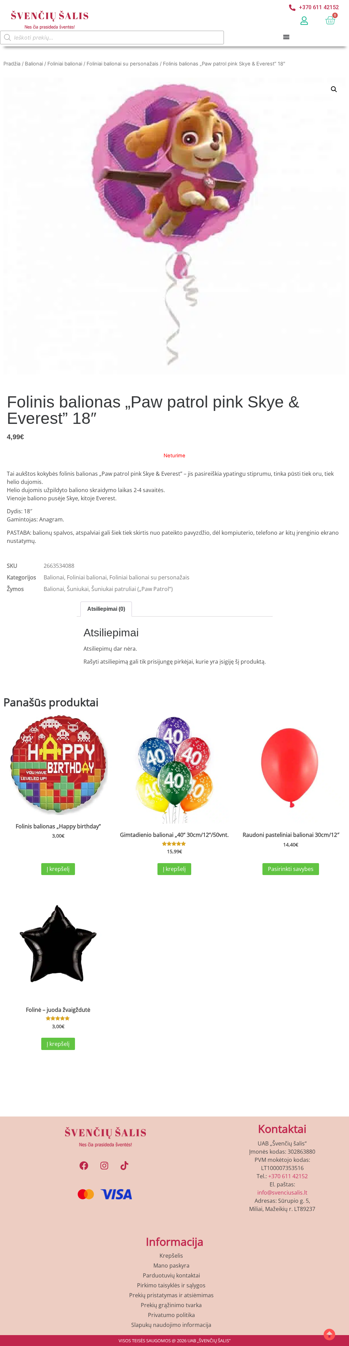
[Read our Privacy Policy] (262, 767)
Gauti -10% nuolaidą (174, 791)
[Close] (268, 505)
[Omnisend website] (174, 833)
